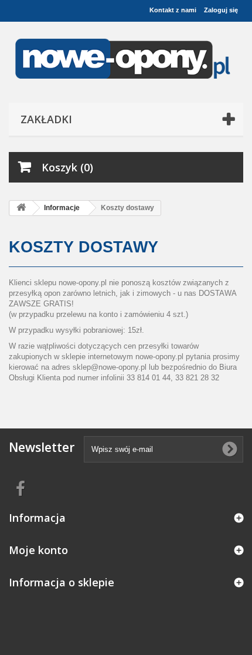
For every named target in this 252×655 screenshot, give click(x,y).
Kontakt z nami (172, 9)
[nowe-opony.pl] (126, 59)
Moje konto (38, 550)
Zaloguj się (221, 9)
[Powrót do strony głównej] (21, 208)
